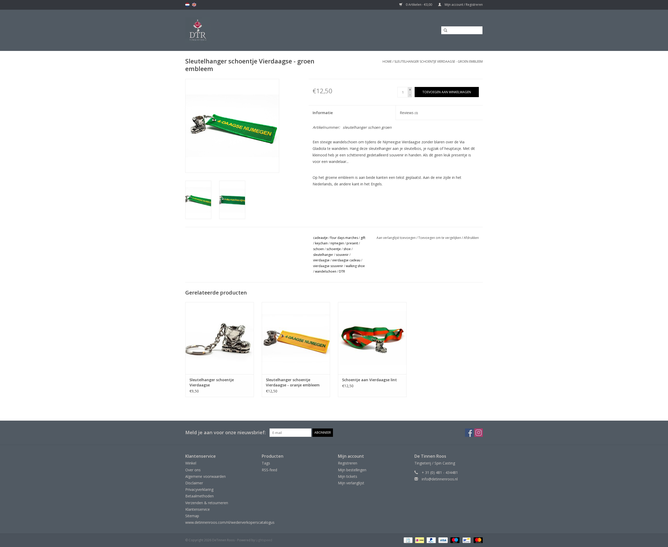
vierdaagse (321, 260)
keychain (321, 243)
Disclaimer (194, 482)
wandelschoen (325, 271)
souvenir (342, 254)
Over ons (193, 469)
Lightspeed (264, 540)
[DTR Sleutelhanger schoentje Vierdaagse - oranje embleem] (296, 338)
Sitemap (192, 515)
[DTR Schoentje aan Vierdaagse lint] (372, 338)
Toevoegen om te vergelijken (440, 238)
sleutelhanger (323, 254)
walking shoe (355, 266)
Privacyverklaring (199, 489)
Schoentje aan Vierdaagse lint (369, 379)
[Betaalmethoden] (407, 540)
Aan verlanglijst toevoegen (396, 238)
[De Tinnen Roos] (239, 30)
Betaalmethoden (199, 495)
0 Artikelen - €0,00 (419, 4)
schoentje (333, 249)
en (194, 5)
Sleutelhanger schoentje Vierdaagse (211, 382)
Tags (266, 463)
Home (387, 61)
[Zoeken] (443, 30)
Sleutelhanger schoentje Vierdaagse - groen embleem (438, 61)
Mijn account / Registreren (463, 4)
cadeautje (320, 238)
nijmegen (337, 243)
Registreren (347, 463)
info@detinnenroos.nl (440, 479)
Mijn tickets (347, 476)
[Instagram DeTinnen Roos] (478, 432)
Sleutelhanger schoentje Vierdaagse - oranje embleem (293, 382)
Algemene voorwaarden (205, 476)
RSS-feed (269, 469)
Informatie (323, 112)
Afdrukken (471, 238)
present (352, 243)
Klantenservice (197, 509)
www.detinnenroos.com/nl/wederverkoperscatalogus (230, 522)
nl (187, 5)
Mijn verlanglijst (351, 482)
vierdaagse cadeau (346, 260)
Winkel (190, 463)
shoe (347, 249)
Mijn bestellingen (352, 469)
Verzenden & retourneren (206, 502)
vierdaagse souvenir (328, 266)
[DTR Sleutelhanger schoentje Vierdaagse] (219, 338)
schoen (318, 249)
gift (363, 238)
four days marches (344, 238)
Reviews (409, 112)
